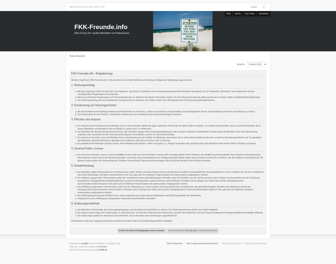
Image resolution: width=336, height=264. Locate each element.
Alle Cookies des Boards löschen (202, 243)
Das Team (250, 13)
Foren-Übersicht (77, 56)
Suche (238, 13)
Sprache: (241, 64)
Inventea (103, 246)
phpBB (84, 243)
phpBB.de (102, 250)
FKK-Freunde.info (101, 26)
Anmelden (264, 13)
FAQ (228, 13)
